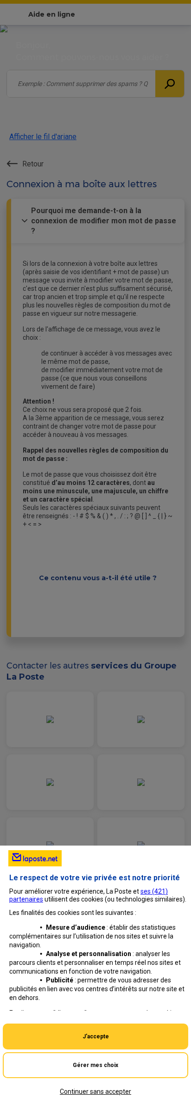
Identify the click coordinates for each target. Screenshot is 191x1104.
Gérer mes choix (95, 1065)
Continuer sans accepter (95, 1091)
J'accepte (96, 1036)
